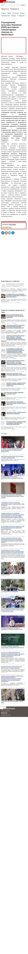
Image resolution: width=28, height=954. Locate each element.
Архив (9, 13)
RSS (9, 715)
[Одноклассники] (6, 232)
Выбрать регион (4, 713)
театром (16, 167)
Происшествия (5, 15)
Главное (3, 13)
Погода (22, 13)
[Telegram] (9, 232)
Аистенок (19, 106)
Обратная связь (4, 712)
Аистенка (22, 144)
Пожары (13, 15)
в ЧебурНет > (21, 15)
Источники (15, 13)
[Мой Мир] (13, 232)
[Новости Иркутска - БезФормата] (8, 1)
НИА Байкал (12, 224)
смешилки (14, 153)
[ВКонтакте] (2, 232)
